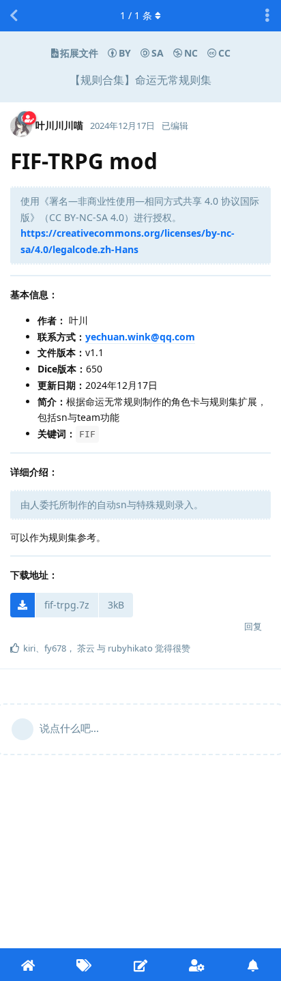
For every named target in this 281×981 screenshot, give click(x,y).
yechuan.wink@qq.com (140, 336)
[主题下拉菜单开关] (267, 15)
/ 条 (136, 15)
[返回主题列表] (13, 15)
